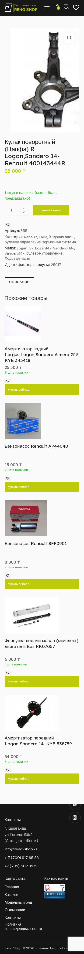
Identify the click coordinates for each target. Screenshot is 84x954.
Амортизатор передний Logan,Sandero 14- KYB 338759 (38, 740)
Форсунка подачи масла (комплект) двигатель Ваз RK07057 (41, 643)
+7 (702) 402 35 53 (21, 866)
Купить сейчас (51, 210)
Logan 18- (25, 248)
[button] (69, 37)
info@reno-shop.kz (21, 849)
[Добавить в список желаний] (8, 225)
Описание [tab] (19, 282)
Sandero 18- (63, 248)
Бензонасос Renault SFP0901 (36, 543)
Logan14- (43, 248)
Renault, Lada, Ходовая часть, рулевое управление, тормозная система (40, 240)
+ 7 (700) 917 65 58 (22, 857)
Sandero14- (14, 253)
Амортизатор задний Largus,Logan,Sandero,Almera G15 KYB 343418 (42, 354)
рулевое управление (44, 253)
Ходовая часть (17, 258)
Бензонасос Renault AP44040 (36, 446)
